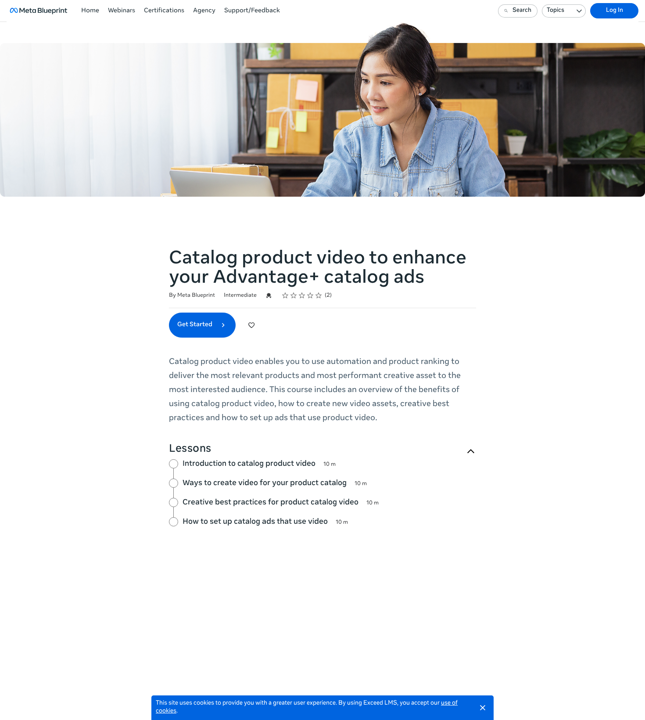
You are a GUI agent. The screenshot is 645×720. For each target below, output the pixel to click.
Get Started (195, 325)
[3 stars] (302, 295)
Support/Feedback (252, 11)
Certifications (164, 11)
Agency (204, 11)
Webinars (121, 11)
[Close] (482, 707)
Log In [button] (614, 11)
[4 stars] (310, 295)
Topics (555, 11)
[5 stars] (319, 295)
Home (90, 11)
